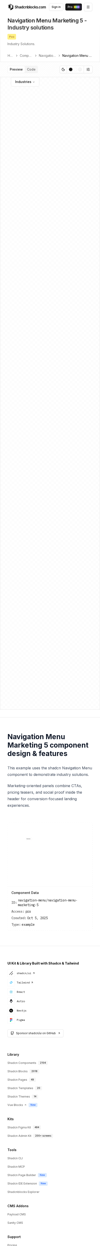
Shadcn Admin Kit (19, 1136)
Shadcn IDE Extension (22, 1183)
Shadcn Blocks (17, 1071)
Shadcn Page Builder (21, 1175)
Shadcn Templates (20, 1088)
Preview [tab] (16, 69)
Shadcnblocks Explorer (23, 1192)
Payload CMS (16, 1214)
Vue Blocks (15, 1105)
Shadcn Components (21, 1063)
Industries (23, 82)
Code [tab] (31, 69)
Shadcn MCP (16, 1166)
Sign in (56, 7)
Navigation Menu (47, 56)
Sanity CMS (15, 1222)
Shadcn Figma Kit (19, 1127)
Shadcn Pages (17, 1079)
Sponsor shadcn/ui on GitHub (36, 1033)
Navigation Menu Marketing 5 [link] (77, 56)
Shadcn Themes (18, 1096)
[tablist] (22, 69)
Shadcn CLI (15, 1158)
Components (26, 56)
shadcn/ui (24, 973)
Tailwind (23, 982)
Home (11, 56)
